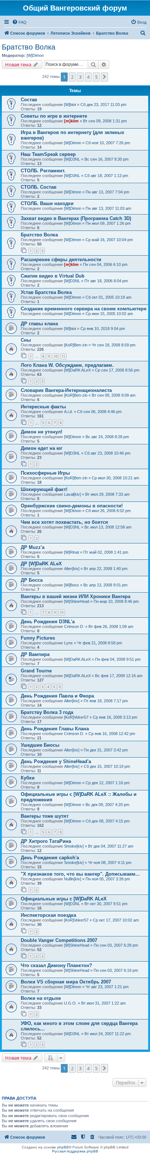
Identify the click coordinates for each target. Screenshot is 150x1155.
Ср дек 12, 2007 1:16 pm (108, 783)
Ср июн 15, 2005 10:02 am (109, 313)
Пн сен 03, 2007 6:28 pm (116, 945)
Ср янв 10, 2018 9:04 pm (102, 328)
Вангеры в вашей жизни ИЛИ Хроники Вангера (75, 596)
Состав (29, 99)
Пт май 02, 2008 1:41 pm (105, 552)
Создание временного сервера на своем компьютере (83, 308)
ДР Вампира (35, 654)
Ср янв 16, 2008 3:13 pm (115, 717)
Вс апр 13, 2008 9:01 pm (105, 585)
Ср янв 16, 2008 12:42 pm (111, 733)
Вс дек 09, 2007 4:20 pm (107, 804)
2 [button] (72, 77)
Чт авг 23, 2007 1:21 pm (107, 987)
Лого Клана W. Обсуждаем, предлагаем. (67, 365)
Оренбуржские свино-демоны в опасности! (72, 505)
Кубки (28, 778)
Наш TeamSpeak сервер (48, 154)
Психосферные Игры (45, 473)
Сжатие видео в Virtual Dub (52, 276)
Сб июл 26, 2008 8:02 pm (108, 510)
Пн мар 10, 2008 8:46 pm (116, 601)
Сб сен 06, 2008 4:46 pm (99, 411)
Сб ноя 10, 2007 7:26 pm (108, 143)
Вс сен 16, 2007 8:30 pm (106, 159)
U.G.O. (70, 1003)
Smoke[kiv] (74, 846)
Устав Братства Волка (46, 292)
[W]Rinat (71, 552)
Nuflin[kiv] (72, 879)
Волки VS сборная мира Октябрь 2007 (66, 982)
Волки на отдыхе (41, 998)
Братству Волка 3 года (47, 712)
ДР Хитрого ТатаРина (46, 841)
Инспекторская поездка (48, 915)
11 (63, 356)
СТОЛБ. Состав (38, 187)
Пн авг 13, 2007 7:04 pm (107, 192)
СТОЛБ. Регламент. (43, 170)
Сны (26, 340)
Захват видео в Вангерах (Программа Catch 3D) (76, 218)
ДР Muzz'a (32, 547)
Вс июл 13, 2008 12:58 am (107, 527)
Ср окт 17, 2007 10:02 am (116, 920)
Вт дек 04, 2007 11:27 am (110, 846)
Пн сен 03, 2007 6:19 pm (116, 970)
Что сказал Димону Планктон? (56, 965)
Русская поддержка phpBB (75, 1151)
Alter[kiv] (71, 568)
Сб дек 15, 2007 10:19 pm (107, 766)
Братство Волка (28, 47)
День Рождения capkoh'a (50, 857)
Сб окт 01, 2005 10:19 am (108, 297)
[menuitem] (19, 22)
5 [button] (96, 77)
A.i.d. (68, 411)
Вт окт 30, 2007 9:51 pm (105, 903)
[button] (104, 76)
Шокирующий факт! (44, 489)
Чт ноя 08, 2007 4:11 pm (109, 862)
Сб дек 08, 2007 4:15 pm (108, 821)
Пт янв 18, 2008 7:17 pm (106, 701)
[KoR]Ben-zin (75, 345)
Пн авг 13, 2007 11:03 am (108, 208)
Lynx (68, 643)
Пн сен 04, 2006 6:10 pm (105, 264)
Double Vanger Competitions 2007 (59, 940)
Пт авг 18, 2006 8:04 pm (106, 281)
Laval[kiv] (72, 494)
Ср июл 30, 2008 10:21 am (115, 478)
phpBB (63, 1147)
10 (56, 356)
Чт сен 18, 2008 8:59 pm (113, 345)
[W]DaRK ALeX (77, 370)
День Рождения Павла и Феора (57, 696)
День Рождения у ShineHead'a (56, 761)
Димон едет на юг (41, 448)
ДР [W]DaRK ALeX (41, 563)
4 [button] (88, 77)
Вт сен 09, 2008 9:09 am (113, 395)
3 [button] (80, 77)
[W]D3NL (72, 159)
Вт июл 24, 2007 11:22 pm (107, 1034)
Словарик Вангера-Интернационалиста (66, 390)
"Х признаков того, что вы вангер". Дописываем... (80, 874)
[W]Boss (71, 585)
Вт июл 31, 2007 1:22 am (103, 1003)
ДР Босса (32, 580)
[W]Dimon (35, 55)
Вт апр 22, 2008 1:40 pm (105, 568)
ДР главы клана (39, 323)
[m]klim (71, 121)
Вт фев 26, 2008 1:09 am (110, 626)
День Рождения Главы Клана (55, 728)
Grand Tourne (36, 670)
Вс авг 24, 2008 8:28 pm (107, 437)
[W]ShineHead (76, 601)
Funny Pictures (38, 638)
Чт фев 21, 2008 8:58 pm (99, 643)
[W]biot (70, 104)
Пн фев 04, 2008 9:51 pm (118, 659)
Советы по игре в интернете (54, 116)
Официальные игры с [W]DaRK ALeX (64, 898)
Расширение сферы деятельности (61, 259)
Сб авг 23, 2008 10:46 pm (107, 453)
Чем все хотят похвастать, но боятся (64, 522)
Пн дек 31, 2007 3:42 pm (106, 750)
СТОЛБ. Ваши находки (47, 203)
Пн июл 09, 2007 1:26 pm (108, 223)
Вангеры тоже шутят (44, 816)
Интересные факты (43, 406)
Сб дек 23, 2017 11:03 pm (103, 104)
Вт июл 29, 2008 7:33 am (107, 494)
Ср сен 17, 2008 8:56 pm (117, 370)
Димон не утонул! (41, 432)
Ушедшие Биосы (40, 745)
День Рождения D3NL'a (48, 621)
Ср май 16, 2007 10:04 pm (109, 239)
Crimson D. (74, 626)
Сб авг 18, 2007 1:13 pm (106, 175)
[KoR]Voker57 (76, 717)
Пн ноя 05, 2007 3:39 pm (108, 879)
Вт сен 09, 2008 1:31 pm (105, 121)
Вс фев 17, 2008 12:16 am (118, 675)
